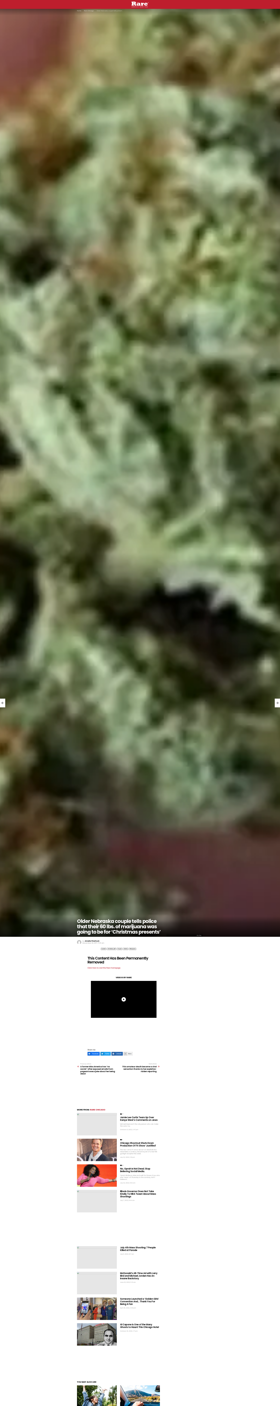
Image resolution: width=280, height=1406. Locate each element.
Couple (120, 949)
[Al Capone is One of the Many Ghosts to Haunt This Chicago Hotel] (97, 1334)
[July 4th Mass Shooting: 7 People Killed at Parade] (97, 1257)
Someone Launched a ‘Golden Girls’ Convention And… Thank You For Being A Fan (139, 1301)
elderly (126, 949)
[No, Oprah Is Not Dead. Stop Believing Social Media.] (97, 1175)
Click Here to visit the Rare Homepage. (104, 968)
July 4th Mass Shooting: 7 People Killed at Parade (138, 1249)
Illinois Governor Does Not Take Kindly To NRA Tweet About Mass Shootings (138, 1194)
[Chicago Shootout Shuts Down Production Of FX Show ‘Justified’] (97, 1150)
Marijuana (132, 949)
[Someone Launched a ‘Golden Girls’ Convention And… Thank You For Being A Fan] (97, 1309)
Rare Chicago (97, 1109)
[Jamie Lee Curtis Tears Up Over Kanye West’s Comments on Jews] (97, 1124)
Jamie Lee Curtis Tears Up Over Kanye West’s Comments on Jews (139, 1119)
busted (104, 949)
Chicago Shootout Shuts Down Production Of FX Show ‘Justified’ (138, 1144)
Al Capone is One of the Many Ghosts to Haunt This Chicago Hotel (139, 1326)
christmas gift (111, 949)
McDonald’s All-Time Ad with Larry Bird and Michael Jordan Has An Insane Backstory (139, 1276)
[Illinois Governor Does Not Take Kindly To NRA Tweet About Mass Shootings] (97, 1201)
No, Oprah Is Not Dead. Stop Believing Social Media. (135, 1170)
